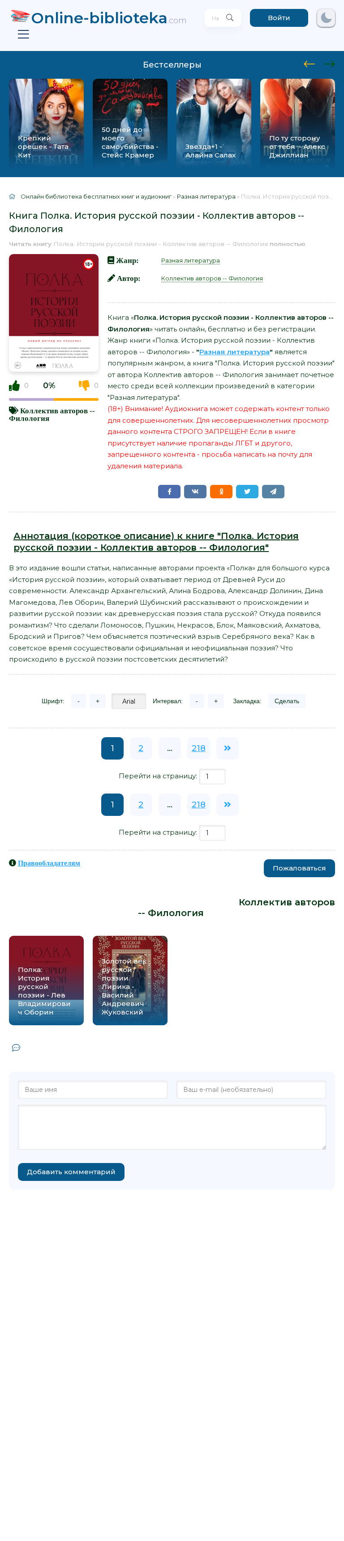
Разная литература (190, 260)
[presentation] (309, 62)
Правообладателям (49, 862)
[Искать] (230, 18)
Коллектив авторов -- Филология (212, 278)
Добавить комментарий (71, 1171)
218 (199, 748)
